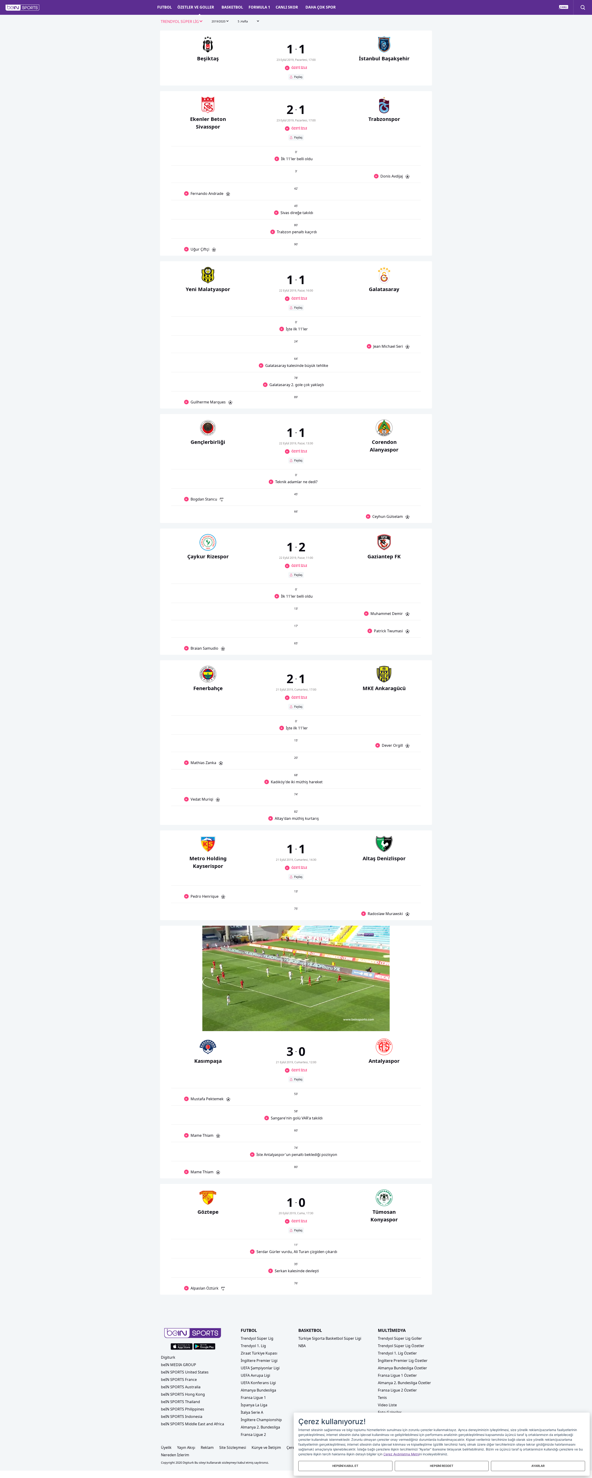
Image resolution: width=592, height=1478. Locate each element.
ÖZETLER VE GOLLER (195, 7)
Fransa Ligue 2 (253, 1434)
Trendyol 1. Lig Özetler (397, 1353)
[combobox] (181, 22)
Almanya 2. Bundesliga (260, 1427)
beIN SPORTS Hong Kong (183, 1394)
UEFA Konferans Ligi (258, 1382)
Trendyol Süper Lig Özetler (401, 1345)
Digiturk (168, 1357)
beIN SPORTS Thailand (180, 1401)
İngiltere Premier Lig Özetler (403, 1360)
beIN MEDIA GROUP (178, 1364)
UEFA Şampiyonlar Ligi (260, 1367)
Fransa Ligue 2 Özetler (397, 1390)
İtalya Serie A (252, 1412)
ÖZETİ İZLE (299, 68)
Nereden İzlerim (175, 1454)
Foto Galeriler (390, 1412)
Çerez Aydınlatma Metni (401, 1454)
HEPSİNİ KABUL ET (345, 1466)
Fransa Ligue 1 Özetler (397, 1375)
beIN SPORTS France (179, 1379)
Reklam (207, 1447)
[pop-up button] (375, 1023)
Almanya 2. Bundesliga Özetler (404, 1382)
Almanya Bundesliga (258, 1390)
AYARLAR (538, 1466)
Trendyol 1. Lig (253, 1345)
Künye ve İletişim (266, 1447)
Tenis (382, 1397)
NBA (302, 1345)
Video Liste (387, 1404)
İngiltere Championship (261, 1419)
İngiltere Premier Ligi (259, 1360)
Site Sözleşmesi (232, 1447)
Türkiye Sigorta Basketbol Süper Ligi (329, 1338)
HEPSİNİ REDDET (441, 1466)
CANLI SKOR (287, 7)
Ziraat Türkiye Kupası (259, 1353)
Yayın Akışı (186, 1447)
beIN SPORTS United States (185, 1372)
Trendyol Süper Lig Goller (400, 1338)
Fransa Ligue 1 (253, 1397)
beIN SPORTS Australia (180, 1386)
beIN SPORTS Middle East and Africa (192, 1423)
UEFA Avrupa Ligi (255, 1375)
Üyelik (166, 1447)
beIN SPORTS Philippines (182, 1409)
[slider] (296, 1016)
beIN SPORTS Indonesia (181, 1416)
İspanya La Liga (254, 1404)
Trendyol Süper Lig (257, 1338)
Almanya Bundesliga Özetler (402, 1367)
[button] (23, 8)
